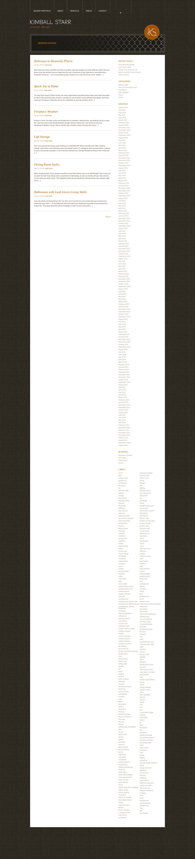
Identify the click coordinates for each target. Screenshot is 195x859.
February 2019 (123, 334)
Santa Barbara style (147, 642)
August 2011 (122, 440)
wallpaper (143, 778)
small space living (146, 670)
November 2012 (124, 428)
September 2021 (124, 256)
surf (141, 710)
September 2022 (124, 226)
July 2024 (121, 171)
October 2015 (123, 380)
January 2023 (123, 216)
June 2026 (122, 113)
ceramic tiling (123, 546)
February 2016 (123, 372)
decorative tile (123, 649)
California (121, 536)
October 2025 (123, 133)
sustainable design (146, 712)
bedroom (121, 513)
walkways (143, 770)
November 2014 (124, 407)
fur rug (120, 732)
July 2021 (121, 261)
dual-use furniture (124, 686)
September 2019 (124, 317)
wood (142, 798)
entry (120, 699)
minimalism (144, 516)
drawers (121, 676)
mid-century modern (147, 511)
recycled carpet (145, 622)
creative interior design (126, 629)
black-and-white (124, 521)
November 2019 (124, 312)
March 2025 (122, 150)
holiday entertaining (125, 767)
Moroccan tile (144, 533)
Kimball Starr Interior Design (50, 24)
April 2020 (122, 299)
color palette (122, 584)
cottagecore (122, 616)
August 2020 (123, 289)
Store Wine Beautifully (126, 65)
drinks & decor (123, 679)
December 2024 (124, 158)
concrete (121, 596)
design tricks (122, 654)
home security (123, 780)
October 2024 (123, 163)
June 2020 (122, 294)
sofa (141, 677)
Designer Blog (117, 12)
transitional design (146, 740)
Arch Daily (122, 458)
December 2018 (124, 339)
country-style (123, 623)
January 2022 (123, 246)
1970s (120, 473)
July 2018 (121, 352)
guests (120, 752)
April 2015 (122, 395)
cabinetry (121, 531)
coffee (120, 576)
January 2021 (123, 276)
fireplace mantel (124, 714)
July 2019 (121, 322)
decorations (122, 646)
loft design (143, 501)
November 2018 (124, 342)
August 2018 (123, 349)
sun (141, 707)
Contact (103, 11)
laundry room (144, 475)
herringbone (122, 765)
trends (142, 755)
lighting (142, 488)
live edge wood (145, 493)
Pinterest (143, 589)
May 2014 (122, 420)
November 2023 (124, 191)
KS (152, 32)
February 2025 (123, 153)
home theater (123, 782)
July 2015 (121, 387)
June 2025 (122, 143)
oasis (142, 546)
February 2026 (123, 123)
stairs (142, 692)
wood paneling (145, 803)
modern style (144, 526)
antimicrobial (123, 478)
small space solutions (147, 672)
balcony (121, 503)
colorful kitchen (123, 591)
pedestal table (145, 574)
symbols (143, 715)
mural (142, 538)
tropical (142, 758)
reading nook (144, 617)
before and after (124, 516)
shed (141, 647)
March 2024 (122, 181)
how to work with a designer (128, 787)
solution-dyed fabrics (147, 680)
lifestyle (142, 483)
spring (142, 685)
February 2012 (123, 430)
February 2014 (123, 425)
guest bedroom (123, 749)
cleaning (121, 564)
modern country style (147, 521)
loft (141, 498)
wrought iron (144, 806)
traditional (143, 733)
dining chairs (123, 659)
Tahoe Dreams (123, 75)
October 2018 (123, 344)
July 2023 (121, 201)
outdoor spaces (145, 556)
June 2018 (122, 354)
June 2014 (122, 417)
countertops (122, 621)
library (142, 480)
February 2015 (123, 400)
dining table (122, 664)
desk (120, 656)
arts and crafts (123, 491)
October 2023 (123, 193)
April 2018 (122, 360)
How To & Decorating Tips (127, 87)
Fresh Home (122, 460)
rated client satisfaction (148, 614)
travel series (144, 748)
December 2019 (124, 309)
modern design (145, 523)
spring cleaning (145, 687)
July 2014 (121, 415)
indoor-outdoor (123, 792)
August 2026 (123, 108)
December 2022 (124, 218)
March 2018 (122, 362)
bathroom (121, 508)
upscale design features (148, 763)
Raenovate (144, 612)
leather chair (144, 478)
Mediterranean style (147, 506)
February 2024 (123, 183)
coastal (121, 569)
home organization (125, 777)
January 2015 (123, 402)
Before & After (123, 85)
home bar (121, 770)
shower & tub (144, 654)
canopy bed (122, 538)
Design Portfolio (42, 11)
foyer (120, 729)
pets (141, 581)
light (141, 486)
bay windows (123, 511)
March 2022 (122, 241)
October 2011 (123, 438)
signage (143, 657)
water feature (144, 780)
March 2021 (122, 271)
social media (144, 675)
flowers (121, 724)
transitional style (145, 743)
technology (144, 717)
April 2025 (122, 148)
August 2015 (123, 385)
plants (142, 591)
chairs (120, 549)
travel (142, 745)
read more (48, 65)
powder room (144, 601)
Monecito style (145, 528)
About (60, 11)
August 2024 (123, 168)
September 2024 (124, 165)
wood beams (144, 801)
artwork (121, 493)
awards (121, 496)
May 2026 (122, 115)
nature (142, 544)
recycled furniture (146, 624)
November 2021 (124, 251)
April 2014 (122, 423)
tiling (141, 725)
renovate (143, 627)
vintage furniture (145, 768)
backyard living (123, 501)
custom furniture (124, 639)
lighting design (145, 491)
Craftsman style (124, 626)
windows (143, 793)
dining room (122, 661)
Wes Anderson (145, 788)
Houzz (120, 463)
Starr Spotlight (123, 92)
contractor (122, 611)
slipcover (143, 667)
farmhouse (122, 704)
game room (122, 734)
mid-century (144, 508)
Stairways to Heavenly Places (53, 61)
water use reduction (147, 783)
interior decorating (125, 797)
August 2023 (123, 198)
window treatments (146, 790)
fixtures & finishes (124, 717)
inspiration (122, 795)
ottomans (143, 551)
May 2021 (122, 266)
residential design (146, 629)
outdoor (142, 554)
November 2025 (124, 130)
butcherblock (123, 528)
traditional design (146, 735)
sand (141, 639)
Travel (120, 95)
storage (142, 700)
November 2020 (124, 281)
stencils (142, 697)
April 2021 (122, 269)
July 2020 (121, 291)
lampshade (122, 818)
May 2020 (122, 297)
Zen (141, 811)
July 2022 (121, 231)
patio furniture (145, 569)
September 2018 (124, 347)
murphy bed (144, 541)
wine (141, 796)
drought (121, 684)
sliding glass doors (146, 664)
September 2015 (124, 382)
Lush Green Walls (124, 67)
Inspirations (122, 90)
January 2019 (123, 337)
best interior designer (126, 518)
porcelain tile (144, 596)
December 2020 (124, 279)
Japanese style (123, 805)
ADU (120, 475)
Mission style (144, 518)
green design (123, 747)
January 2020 (123, 307)
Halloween (122, 755)
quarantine (144, 609)
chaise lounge (123, 554)
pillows (142, 586)
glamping (121, 742)
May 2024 (122, 176)
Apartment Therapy (125, 455)
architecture (122, 483)
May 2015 (122, 392)
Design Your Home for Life (127, 70)
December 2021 (124, 249)
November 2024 (124, 160)
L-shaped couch (124, 813)
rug (141, 637)
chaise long (122, 551)
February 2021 (123, 274)
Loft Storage (42, 136)
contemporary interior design (128, 604)
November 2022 (124, 221)
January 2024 (123, 186)
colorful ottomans (124, 594)
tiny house (143, 727)
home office (122, 772)
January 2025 (123, 155)
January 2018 (123, 367)
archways (121, 486)
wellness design (145, 785)
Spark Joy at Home (46, 86)
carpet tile (121, 541)
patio (141, 566)
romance (143, 634)
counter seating (124, 618)
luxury (142, 503)
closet (120, 566)
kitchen (121, 807)
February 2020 (123, 304)
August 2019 (123, 319)
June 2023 (122, 203)
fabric (120, 702)
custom (121, 634)
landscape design (146, 473)
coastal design (123, 571)
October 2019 (123, 314)
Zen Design (144, 813)
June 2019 (122, 324)
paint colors (144, 561)
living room (144, 496)
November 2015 (124, 377)
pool (141, 594)
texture (142, 720)
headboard (122, 760)
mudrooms (143, 536)
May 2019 (122, 327)
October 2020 (123, 284)
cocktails (121, 574)
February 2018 (123, 365)
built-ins (121, 526)
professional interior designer (150, 604)
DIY (119, 669)
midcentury (144, 513)
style (141, 705)
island (120, 802)
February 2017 (123, 370)
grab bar (121, 744)
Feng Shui (122, 709)
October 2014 (123, 410)
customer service (124, 644)
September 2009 (124, 443)
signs (142, 659)
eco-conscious (123, 692)
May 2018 (122, 357)
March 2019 (122, 332)
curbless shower (124, 631)
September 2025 (124, 135)
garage (121, 737)
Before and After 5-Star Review (129, 72)
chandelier (122, 556)
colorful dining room (125, 589)
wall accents (144, 773)
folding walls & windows (127, 727)
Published (143, 607)
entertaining (122, 694)
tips (141, 730)
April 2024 (122, 178)
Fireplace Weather (46, 111)
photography (144, 584)
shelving (143, 649)
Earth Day (122, 689)
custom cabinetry (124, 636)
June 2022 (122, 234)
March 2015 (122, 397)
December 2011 (124, 433)
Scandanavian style (147, 644)
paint (141, 559)
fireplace (121, 712)
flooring (121, 722)
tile (141, 722)
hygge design (123, 790)
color (120, 581)
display (121, 666)
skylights (143, 662)
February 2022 (123, 244)
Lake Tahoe (122, 815)
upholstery (143, 760)
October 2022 (123, 223)
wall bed (143, 775)
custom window (124, 641)
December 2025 (124, 128)
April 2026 (122, 118)
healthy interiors (124, 762)
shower (142, 652)
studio (142, 702)
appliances (122, 480)
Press (89, 11)
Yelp (141, 808)
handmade (122, 757)
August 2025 (123, 138)
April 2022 (122, 239)
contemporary (123, 599)
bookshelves (123, 523)
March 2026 (122, 120)
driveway (121, 681)
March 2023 (122, 211)
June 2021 (122, 264)
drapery (121, 674)
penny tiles (144, 579)
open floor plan (145, 549)
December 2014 (124, 405)
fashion (121, 707)
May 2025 (122, 145)
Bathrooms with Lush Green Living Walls (60, 192)
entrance (121, 697)
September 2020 (124, 286)
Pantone (143, 564)
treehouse (143, 750)
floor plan (121, 719)
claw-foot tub (123, 561)
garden (121, 739)
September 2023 (124, 196)
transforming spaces (147, 738)
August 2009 (123, 445)
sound (142, 682)
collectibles (122, 579)
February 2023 (123, 213)
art (119, 488)
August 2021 (123, 259)
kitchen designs (124, 810)
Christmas (122, 559)
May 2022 (122, 236)
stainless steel (145, 690)
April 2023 (122, 208)
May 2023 (122, 206)
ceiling (120, 544)
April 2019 (122, 329)
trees (141, 753)
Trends (121, 97)
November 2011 (124, 435)
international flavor (125, 800)
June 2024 (122, 173)
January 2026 (123, 125)
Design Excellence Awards (128, 651)
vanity (142, 765)
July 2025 (121, 140)
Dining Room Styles (47, 164)
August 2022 (123, 228)
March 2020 (122, 302)
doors (120, 671)
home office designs (125, 775)
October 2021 (123, 254)
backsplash (122, 498)
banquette (122, 506)
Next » (108, 216)
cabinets (121, 533)
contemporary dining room (127, 601)
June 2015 (122, 390)
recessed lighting (146, 619)
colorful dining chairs (125, 586)
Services (74, 11)
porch (142, 599)
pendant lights (145, 576)
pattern (142, 571)
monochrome (144, 531)
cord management (125, 613)
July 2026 (121, 110)
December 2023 (124, 188)
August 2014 (123, 412)
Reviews (143, 632)
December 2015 (124, 375)
